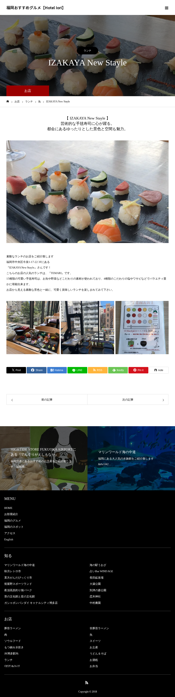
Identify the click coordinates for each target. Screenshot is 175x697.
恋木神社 (95, 596)
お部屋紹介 (11, 514)
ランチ (87, 50)
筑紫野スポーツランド (18, 583)
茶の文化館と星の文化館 (19, 596)
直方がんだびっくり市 (18, 577)
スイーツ (95, 640)
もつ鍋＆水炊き (14, 647)
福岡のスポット (14, 526)
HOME (8, 508)
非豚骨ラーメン (99, 628)
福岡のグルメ (12, 520)
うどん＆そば (98, 653)
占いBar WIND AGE (101, 571)
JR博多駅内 (11, 653)
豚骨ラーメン (12, 628)
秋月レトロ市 (12, 571)
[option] (87, 191)
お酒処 (94, 660)
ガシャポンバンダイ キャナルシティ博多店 (31, 602)
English (8, 539)
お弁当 (94, 666)
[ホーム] (7, 101)
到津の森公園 (98, 590)
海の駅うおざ (98, 565)
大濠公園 (95, 583)
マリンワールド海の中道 (19, 565)
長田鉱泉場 (97, 577)
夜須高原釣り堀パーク (18, 590)
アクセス (9, 533)
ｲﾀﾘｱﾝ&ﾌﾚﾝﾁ (12, 666)
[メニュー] (166, 7)
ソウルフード (12, 640)
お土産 (94, 647)
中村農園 (95, 602)
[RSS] (87, 682)
